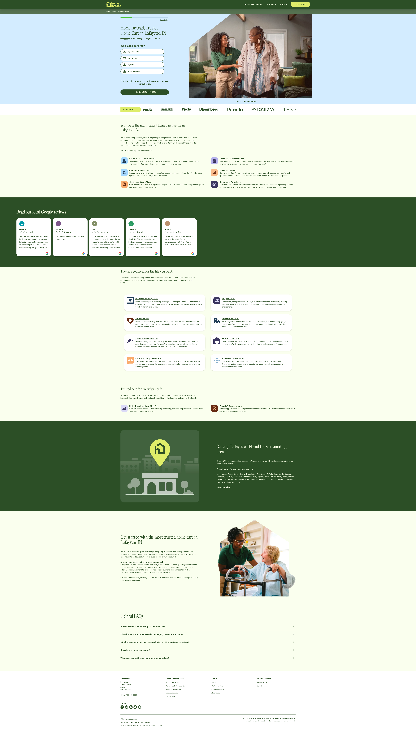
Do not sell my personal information (255, 721)
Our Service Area (217, 686)
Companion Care (172, 693)
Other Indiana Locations (128, 719)
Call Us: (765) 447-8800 (146, 92)
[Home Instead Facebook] (122, 707)
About (213, 682)
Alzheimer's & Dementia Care (176, 686)
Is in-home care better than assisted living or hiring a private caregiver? (154, 642)
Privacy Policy (245, 718)
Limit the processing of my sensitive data (282, 721)
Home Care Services (173, 682)
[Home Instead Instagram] (126, 707)
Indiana (114, 11)
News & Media (262, 682)
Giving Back (215, 693)
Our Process (170, 696)
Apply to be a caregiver (246, 101)
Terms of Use (257, 718)
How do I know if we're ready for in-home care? (143, 626)
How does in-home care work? (135, 650)
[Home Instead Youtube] (139, 707)
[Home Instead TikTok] (135, 707)
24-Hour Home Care (173, 689)
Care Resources (262, 686)
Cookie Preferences (289, 718)
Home (108, 11)
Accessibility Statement (271, 718)
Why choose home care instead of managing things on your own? (151, 634)
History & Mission (217, 689)
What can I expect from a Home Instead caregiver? (144, 658)
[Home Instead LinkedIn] (131, 707)
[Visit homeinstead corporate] (114, 4)
